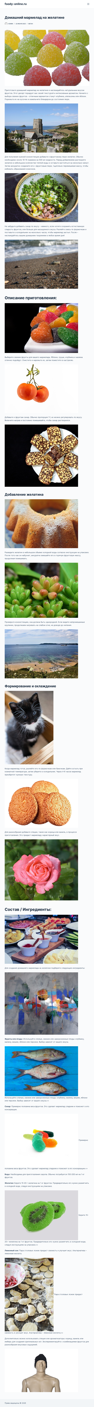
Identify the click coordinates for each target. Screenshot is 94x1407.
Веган (30, 24)
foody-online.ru (16, 4)
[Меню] (88, 4)
